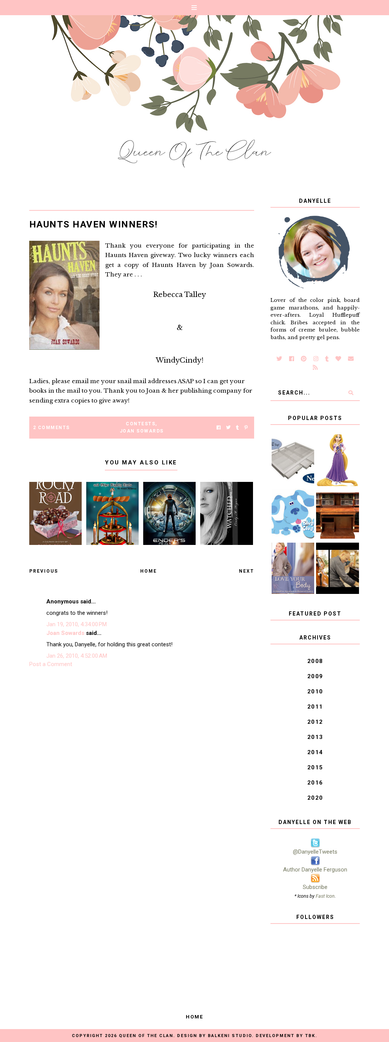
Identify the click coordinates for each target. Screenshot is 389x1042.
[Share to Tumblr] (237, 427)
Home (148, 571)
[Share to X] (228, 427)
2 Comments (51, 427)
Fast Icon (325, 896)
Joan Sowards (142, 431)
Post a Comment (50, 664)
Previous (43, 571)
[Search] (351, 392)
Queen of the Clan (146, 1035)
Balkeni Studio (230, 1035)
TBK (310, 1035)
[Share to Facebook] (219, 427)
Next (246, 571)
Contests (140, 423)
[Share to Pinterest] (246, 427)
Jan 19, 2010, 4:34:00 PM (76, 624)
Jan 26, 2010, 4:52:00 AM (76, 655)
